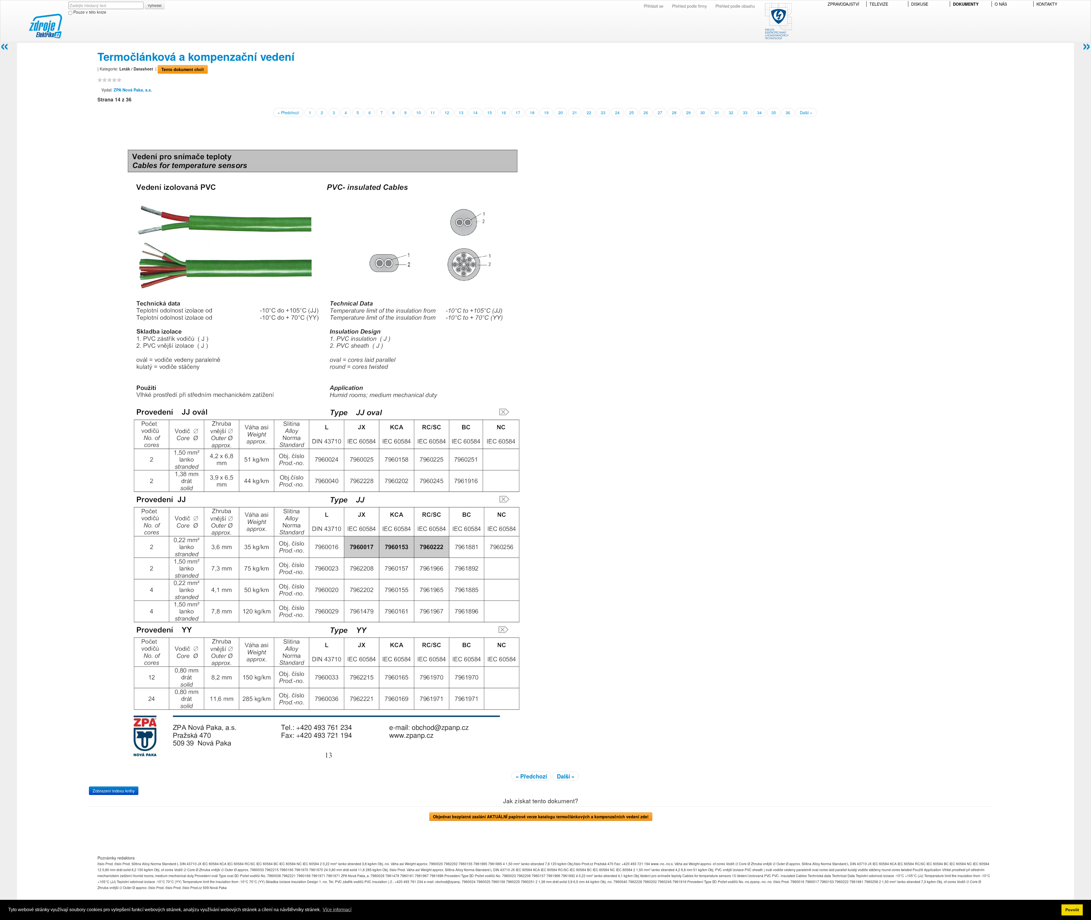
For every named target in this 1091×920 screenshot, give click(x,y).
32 (731, 112)
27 (660, 112)
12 (447, 112)
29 (688, 112)
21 (574, 112)
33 (745, 112)
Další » (806, 112)
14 (475, 112)
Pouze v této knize (89, 12)
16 (503, 112)
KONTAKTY (1046, 4)
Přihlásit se (653, 6)
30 (702, 112)
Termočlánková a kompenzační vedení (196, 56)
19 (546, 112)
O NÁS (1001, 4)
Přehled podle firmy (689, 6)
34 (759, 112)
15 (489, 112)
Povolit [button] (1072, 909)
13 (461, 112)
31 (717, 112)
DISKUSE (919, 4)
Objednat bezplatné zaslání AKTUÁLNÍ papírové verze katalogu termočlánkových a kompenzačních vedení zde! (541, 816)
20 (560, 112)
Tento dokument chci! (182, 69)
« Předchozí (288, 112)
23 (603, 112)
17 (518, 112)
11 (432, 112)
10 (418, 112)
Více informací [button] (337, 909)
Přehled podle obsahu (735, 6)
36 (788, 112)
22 (589, 112)
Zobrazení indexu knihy (114, 791)
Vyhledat (154, 5)
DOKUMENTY (965, 4)
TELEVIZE (878, 4)
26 (646, 112)
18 (532, 112)
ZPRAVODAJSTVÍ (843, 4)
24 (617, 112)
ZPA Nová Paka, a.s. (133, 90)
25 (631, 112)
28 (674, 112)
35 (773, 112)
